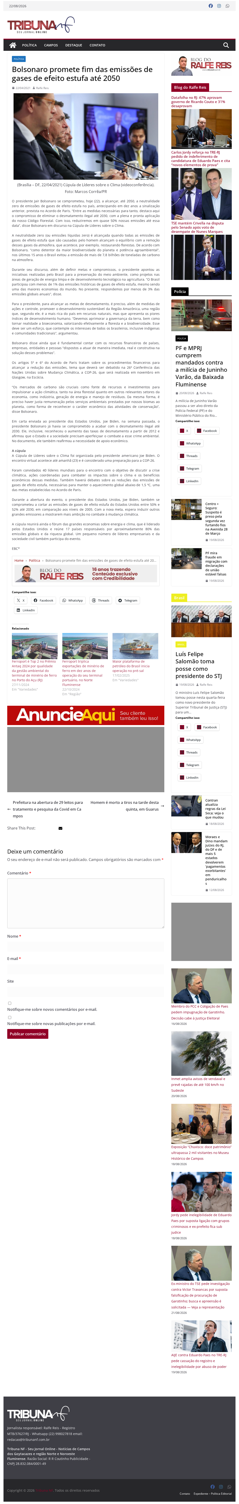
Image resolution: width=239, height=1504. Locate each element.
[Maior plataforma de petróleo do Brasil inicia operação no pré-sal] (135, 646)
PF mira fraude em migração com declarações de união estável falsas (216, 563)
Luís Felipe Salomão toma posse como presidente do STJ (199, 664)
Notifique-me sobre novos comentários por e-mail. (52, 1009)
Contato (97, 45)
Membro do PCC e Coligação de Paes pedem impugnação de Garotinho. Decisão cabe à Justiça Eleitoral (199, 1012)
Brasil (181, 644)
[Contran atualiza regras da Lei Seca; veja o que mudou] (186, 812)
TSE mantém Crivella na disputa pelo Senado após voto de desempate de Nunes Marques (197, 227)
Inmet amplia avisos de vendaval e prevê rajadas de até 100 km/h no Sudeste (198, 1085)
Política (29, 45)
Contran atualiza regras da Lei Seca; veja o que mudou (215, 808)
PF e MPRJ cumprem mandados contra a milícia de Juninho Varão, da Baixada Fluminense (201, 366)
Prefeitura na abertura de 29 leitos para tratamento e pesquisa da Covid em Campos (48, 809)
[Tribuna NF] (12, 45)
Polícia (181, 338)
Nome (14, 936)
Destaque (73, 45)
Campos (51, 45)
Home (19, 560)
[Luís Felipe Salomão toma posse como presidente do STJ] (201, 621)
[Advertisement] (85, 759)
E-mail (14, 958)
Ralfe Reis (42, 88)
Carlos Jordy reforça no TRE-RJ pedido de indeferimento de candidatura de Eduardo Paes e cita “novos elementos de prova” (200, 158)
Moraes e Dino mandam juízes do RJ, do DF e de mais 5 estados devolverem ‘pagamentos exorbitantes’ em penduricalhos (216, 860)
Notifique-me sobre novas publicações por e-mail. (51, 1023)
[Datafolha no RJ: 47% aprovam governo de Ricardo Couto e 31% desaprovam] (201, 112)
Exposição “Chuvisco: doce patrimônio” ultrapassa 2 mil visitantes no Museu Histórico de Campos (201, 1153)
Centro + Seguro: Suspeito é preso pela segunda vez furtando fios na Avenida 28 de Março (216, 519)
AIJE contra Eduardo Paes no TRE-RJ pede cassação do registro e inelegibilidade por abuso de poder (199, 1361)
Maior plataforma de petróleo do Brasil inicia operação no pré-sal (131, 666)
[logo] (38, 1409)
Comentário (19, 873)
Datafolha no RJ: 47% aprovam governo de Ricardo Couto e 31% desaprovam (198, 101)
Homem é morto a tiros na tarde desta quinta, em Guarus (125, 806)
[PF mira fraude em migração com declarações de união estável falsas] (186, 567)
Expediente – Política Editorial (213, 1494)
